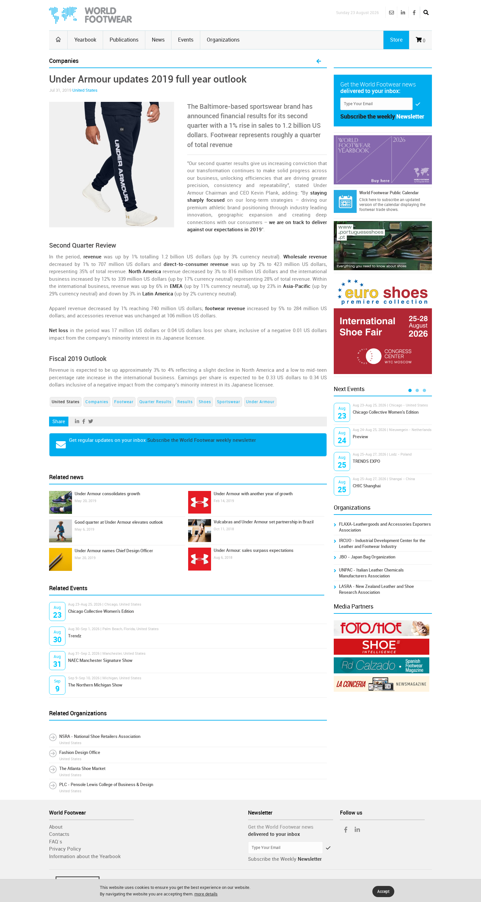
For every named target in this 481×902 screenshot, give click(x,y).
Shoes (205, 402)
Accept (383, 891)
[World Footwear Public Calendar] (345, 201)
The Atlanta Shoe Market (82, 768)
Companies (96, 402)
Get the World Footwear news (280, 827)
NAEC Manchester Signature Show (100, 660)
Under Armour (260, 402)
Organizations (223, 40)
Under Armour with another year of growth (253, 493)
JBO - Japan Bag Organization (367, 556)
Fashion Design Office (79, 752)
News (158, 40)
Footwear (124, 402)
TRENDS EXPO (366, 461)
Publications (124, 40)
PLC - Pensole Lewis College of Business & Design (106, 784)
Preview (360, 436)
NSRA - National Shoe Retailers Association (99, 736)
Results (185, 402)
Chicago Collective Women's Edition (101, 611)
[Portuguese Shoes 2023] (383, 245)
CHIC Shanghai (367, 485)
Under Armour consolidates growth (107, 493)
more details (206, 894)
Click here (367, 199)
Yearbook (85, 40)
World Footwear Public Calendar (389, 192)
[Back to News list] (318, 62)
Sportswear (228, 402)
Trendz (74, 635)
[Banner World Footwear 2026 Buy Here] (383, 159)
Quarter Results (155, 402)
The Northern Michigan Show (95, 685)
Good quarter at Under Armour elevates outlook (119, 522)
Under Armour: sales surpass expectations (254, 550)
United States (85, 90)
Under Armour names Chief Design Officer (114, 550)
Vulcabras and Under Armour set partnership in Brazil (263, 521)
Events (185, 40)
